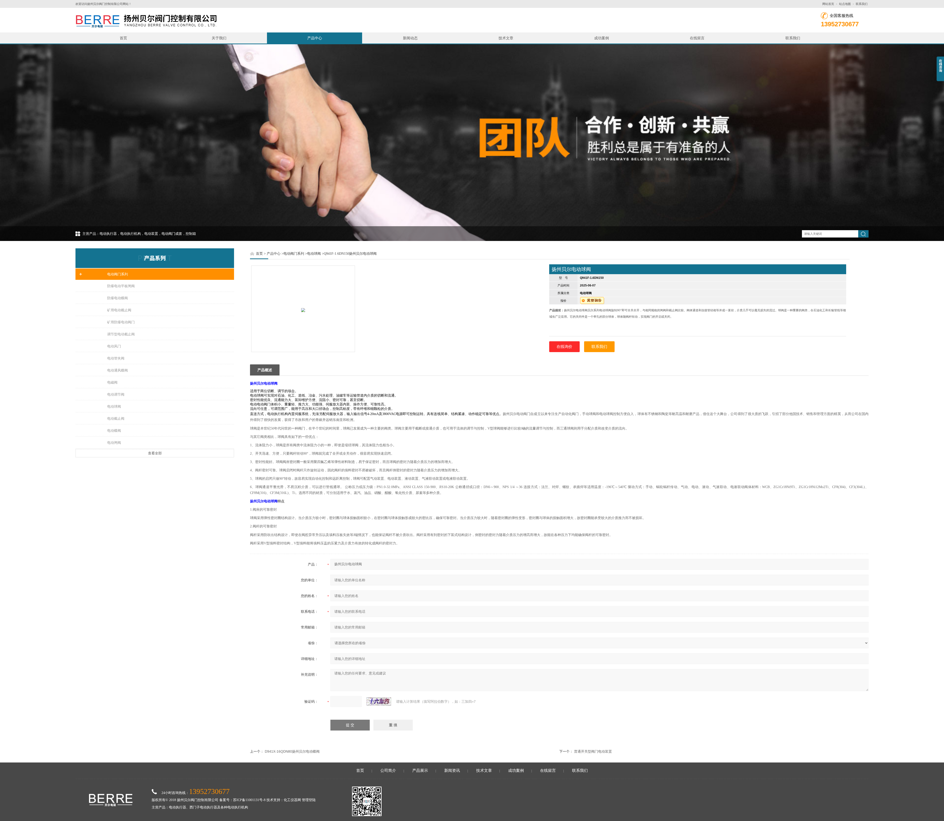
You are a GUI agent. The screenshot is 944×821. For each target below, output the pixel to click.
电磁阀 (112, 382)
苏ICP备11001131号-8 (249, 800)
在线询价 (564, 346)
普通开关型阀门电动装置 (593, 751)
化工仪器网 (292, 800)
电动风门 (114, 346)
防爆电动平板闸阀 (121, 286)
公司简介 (388, 770)
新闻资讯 (452, 770)
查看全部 (155, 453)
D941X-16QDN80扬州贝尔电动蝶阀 (292, 751)
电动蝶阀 (114, 431)
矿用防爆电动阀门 (121, 322)
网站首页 (828, 4)
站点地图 (845, 4)
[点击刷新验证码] (379, 701)
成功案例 (601, 38)
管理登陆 (309, 800)
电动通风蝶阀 (117, 370)
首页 (123, 38)
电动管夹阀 (115, 358)
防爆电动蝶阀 (117, 298)
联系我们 (862, 4)
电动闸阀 (114, 443)
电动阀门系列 (117, 274)
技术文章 (506, 38)
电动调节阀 (115, 394)
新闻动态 (410, 38)
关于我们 (219, 38)
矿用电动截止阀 (119, 310)
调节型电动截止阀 (121, 334)
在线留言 (697, 38)
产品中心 (314, 38)
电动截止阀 (115, 418)
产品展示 (420, 770)
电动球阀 (114, 406)
